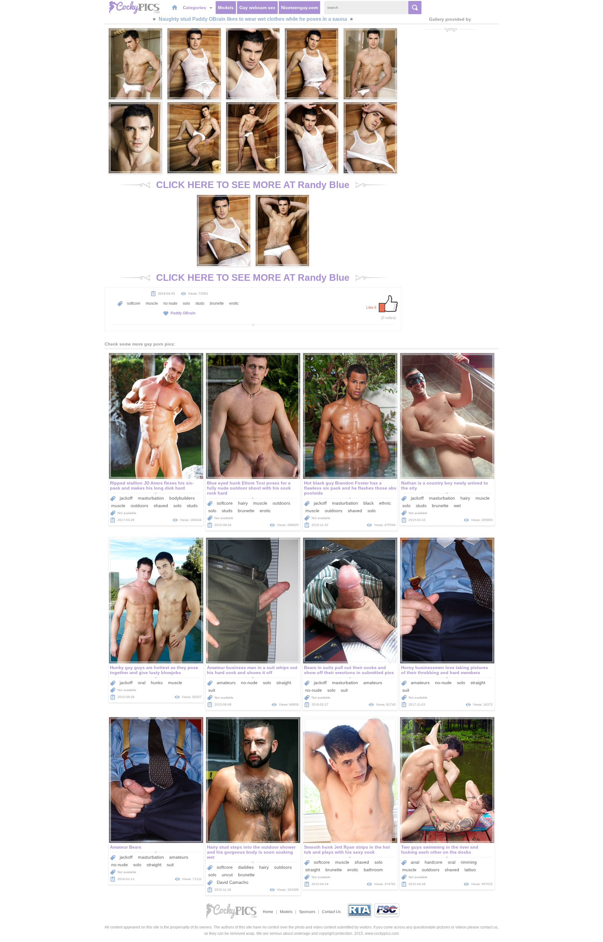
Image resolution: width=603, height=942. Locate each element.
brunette (217, 303)
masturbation (151, 498)
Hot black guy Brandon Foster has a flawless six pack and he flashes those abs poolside (350, 488)
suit (211, 690)
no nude (170, 303)
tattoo (470, 869)
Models (226, 7)
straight (283, 682)
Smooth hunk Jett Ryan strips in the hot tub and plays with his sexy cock (347, 850)
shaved (161, 505)
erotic (234, 303)
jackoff (126, 498)
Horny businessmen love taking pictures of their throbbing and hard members (444, 670)
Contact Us (331, 912)
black (368, 503)
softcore (133, 303)
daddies (246, 867)
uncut (227, 874)
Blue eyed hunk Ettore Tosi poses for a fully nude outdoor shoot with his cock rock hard (249, 488)
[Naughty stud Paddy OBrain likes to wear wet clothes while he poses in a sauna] (135, 63)
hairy (243, 503)
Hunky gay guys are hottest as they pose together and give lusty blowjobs (154, 670)
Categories (195, 7)
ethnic (385, 503)
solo (186, 303)
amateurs (226, 682)
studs (199, 303)
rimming (469, 862)
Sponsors (307, 912)
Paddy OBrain (183, 313)
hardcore (434, 862)
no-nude (249, 682)
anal (415, 862)
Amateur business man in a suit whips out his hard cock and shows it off (252, 670)
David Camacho (232, 882)
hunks (157, 682)
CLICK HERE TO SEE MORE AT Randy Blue (253, 185)
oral (141, 682)
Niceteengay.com (299, 7)
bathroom (373, 869)
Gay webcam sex (257, 7)
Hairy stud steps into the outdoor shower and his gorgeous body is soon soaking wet (251, 852)
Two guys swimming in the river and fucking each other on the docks (439, 850)
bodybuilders (182, 498)
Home (268, 912)
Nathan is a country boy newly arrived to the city (444, 485)
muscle (152, 303)
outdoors (139, 505)
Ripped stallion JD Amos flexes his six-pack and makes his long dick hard (152, 485)
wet (457, 505)
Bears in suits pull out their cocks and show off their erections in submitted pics (349, 670)
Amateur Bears (125, 847)
